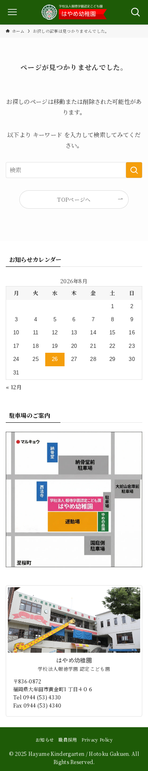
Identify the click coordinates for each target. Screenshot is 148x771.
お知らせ (44, 740)
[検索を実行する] (134, 170)
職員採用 (67, 740)
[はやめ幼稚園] (74, 12)
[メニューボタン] (12, 12)
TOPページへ (73, 199)
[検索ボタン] (135, 12)
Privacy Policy (97, 740)
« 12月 (14, 387)
